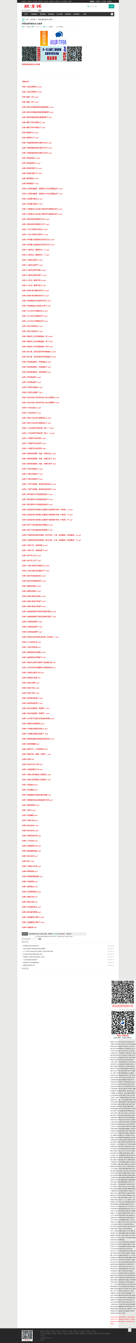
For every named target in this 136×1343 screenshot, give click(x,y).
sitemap (42, 1339)
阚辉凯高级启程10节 (29, 965)
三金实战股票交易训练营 (30, 959)
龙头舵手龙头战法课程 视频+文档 (32, 954)
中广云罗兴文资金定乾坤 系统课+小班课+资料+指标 (38, 951)
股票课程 (92, 1)
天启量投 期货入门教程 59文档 (64, 936)
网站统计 (43, 1335)
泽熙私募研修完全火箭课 (32, 24)
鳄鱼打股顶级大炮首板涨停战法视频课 (34, 948)
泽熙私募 (61, 26)
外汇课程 (103, 1)
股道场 (28, 26)
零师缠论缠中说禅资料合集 (31, 946)
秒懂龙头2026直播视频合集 (31, 962)
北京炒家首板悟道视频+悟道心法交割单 (46, 936)
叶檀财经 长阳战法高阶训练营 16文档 (34, 957)
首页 (25, 14)
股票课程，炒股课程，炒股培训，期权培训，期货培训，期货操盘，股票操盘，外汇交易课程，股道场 (65, 1331)
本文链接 (54, 934)
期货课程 (98, 1)
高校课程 (68, 14)
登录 (84, 14)
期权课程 (109, 1)
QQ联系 (112, 14)
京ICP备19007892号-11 (46, 1338)
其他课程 (76, 14)
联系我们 (94, 1331)
